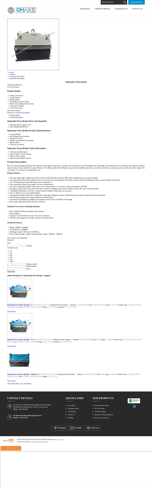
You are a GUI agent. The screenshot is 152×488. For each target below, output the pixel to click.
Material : (79, 305)
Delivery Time (14, 156)
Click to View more (16, 108)
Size (11, 136)
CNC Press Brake (100, 411)
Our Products (121, 9)
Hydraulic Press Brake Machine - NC (20, 339)
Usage (12, 134)
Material (12, 142)
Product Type (14, 140)
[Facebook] (134, 407)
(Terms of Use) (61, 439)
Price (11, 127)
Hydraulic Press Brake (102, 405)
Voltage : (49, 307)
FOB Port (13, 152)
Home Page (85, 9)
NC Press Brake (100, 408)
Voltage (12, 138)
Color (11, 144)
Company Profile (102, 9)
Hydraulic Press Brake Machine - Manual (22, 374)
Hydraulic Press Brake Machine (18, 305)
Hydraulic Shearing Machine (104, 414)
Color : (97, 305)
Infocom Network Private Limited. (39, 441)
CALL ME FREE (25, 384)
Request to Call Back (14, 113)
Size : (30, 307)
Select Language (89, 1)
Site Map (70, 418)
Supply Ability (14, 154)
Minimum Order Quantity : (60, 305)
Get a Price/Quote (13, 87)
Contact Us (137, 9)
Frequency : (67, 307)
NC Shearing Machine (102, 418)
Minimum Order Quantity (18, 125)
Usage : (111, 305)
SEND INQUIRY (13, 384)
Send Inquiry (136, 2)
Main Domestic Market (17, 158)
